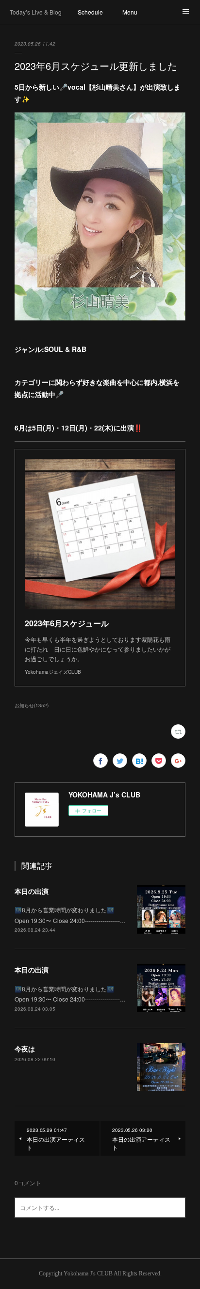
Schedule (90, 12)
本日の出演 (32, 891)
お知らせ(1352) (32, 705)
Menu (129, 12)
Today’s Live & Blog (36, 12)
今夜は (25, 1048)
